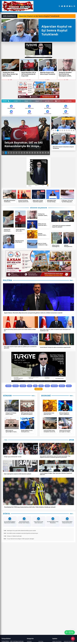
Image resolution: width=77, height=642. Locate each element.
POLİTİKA (15, 385)
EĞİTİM (41, 385)
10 (27, 152)
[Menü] (74, 6)
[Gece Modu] (72, 6)
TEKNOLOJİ (54, 385)
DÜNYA (29, 385)
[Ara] (59, 6)
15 (40, 152)
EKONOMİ (23, 385)
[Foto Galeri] (67, 6)
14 (37, 152)
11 (29, 152)
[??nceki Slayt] (4, 135)
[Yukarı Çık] (73, 638)
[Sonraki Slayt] (47, 135)
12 (32, 152)
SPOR (35, 385)
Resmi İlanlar (38, 389)
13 (34, 152)
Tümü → (72, 280)
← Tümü (5, 440)
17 (45, 152)
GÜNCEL (69, 385)
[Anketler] (62, 6)
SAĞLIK (47, 385)
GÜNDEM (8, 385)
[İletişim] (70, 6)
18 (48, 152)
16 (42, 152)
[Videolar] (64, 6)
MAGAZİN (62, 385)
